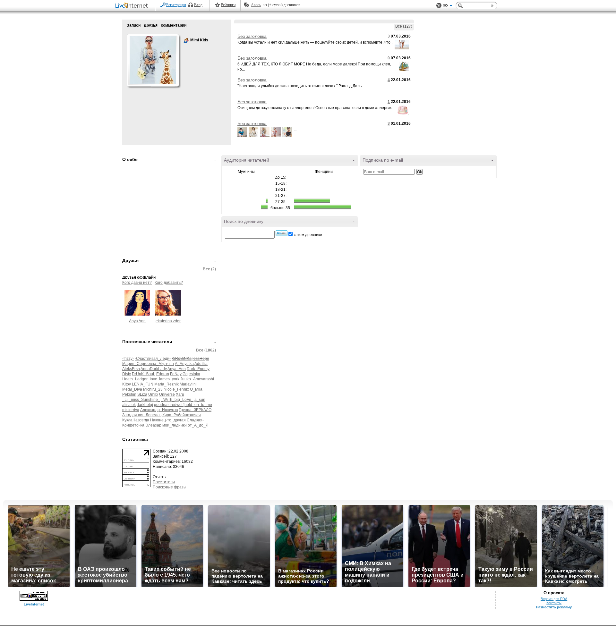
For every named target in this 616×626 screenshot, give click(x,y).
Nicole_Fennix (176, 389)
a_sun (199, 399)
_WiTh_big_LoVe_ (177, 399)
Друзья (151, 25)
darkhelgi (145, 404)
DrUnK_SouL (143, 374)
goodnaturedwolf (169, 404)
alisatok (129, 404)
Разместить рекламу (554, 607)
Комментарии (173, 25)
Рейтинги (228, 5)
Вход (198, 5)
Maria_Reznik (166, 384)
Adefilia (201, 363)
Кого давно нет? (137, 282)
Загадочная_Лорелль (141, 415)
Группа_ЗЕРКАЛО (195, 410)
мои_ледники (174, 425)
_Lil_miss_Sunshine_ (141, 399)
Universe (167, 394)
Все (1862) (206, 350)
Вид (447, 6)
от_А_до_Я (198, 425)
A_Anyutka (184, 363)
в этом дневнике (307, 235)
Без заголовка (252, 36)
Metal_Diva (132, 389)
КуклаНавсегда (135, 420)
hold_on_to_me (198, 404)
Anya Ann (137, 321)
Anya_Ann (176, 369)
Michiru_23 (153, 389)
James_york (168, 379)
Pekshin (129, 394)
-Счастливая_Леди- (153, 358)
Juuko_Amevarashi (197, 379)
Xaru (180, 394)
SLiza (142, 394)
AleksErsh (131, 369)
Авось (256, 5)
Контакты (553, 603)
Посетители (164, 482)
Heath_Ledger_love (139, 379)
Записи (134, 25)
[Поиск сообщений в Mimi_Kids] (281, 233)
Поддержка (438, 5)
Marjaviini (188, 384)
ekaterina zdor (168, 321)
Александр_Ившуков (159, 410)
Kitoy (126, 384)
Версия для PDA (554, 599)
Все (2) (209, 269)
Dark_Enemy (198, 369)
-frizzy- (128, 358)
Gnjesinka (191, 374)
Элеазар (153, 425)
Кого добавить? (169, 282)
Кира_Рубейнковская (181, 415)
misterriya (130, 410)
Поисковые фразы (169, 487)
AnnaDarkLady (154, 369)
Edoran (162, 374)
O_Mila (196, 389)
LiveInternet (133, 6)
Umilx (153, 394)
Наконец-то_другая (168, 420)
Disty (126, 374)
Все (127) (403, 26)
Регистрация (176, 5)
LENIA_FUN (142, 384)
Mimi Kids (186, 40)
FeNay (176, 374)
